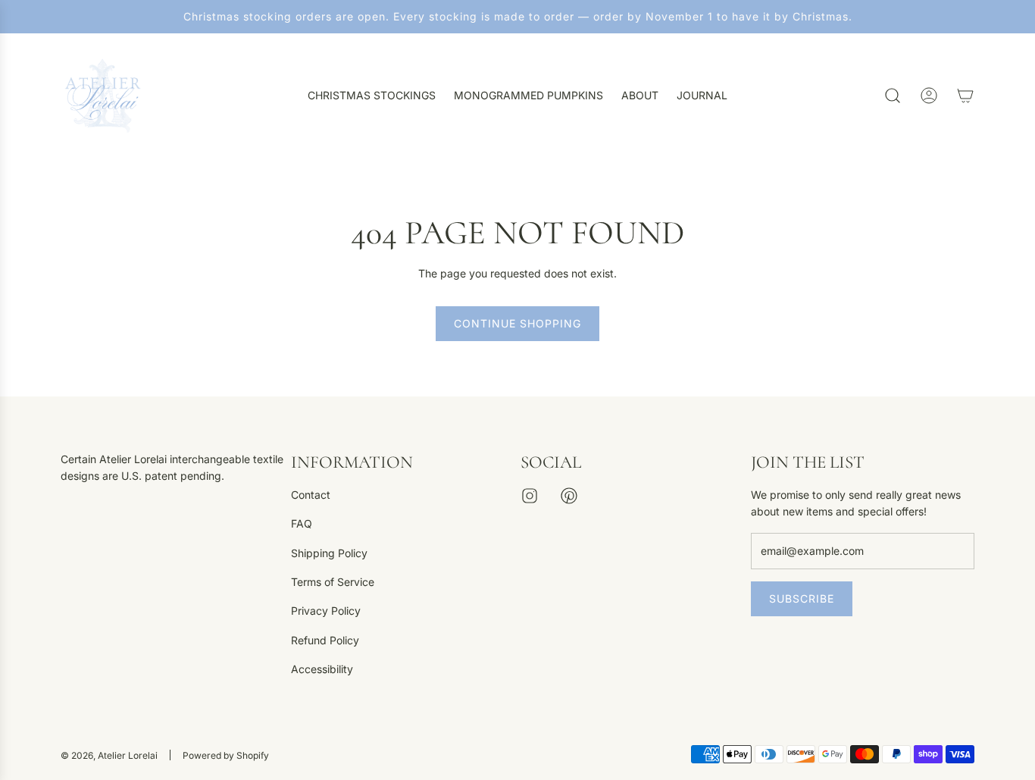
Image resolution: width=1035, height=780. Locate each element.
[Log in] (929, 95)
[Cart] (965, 95)
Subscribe (801, 598)
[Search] (892, 95)
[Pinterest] (569, 496)
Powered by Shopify (226, 755)
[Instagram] (529, 496)
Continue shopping (517, 323)
